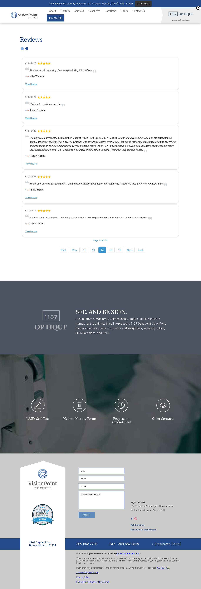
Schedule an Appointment (143, 530)
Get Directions (137, 525)
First (63, 250)
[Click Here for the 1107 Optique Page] (181, 13)
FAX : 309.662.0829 (124, 544)
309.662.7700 (86, 544)
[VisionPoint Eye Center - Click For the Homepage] (24, 15)
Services (79, 10)
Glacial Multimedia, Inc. (127, 554)
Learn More (143, 3)
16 (119, 250)
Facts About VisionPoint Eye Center (92, 582)
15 (110, 250)
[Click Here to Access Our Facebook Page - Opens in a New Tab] (132, 518)
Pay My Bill (55, 17)
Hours (124, 10)
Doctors (65, 10)
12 (84, 250)
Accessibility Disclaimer (87, 572)
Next (129, 250)
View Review (31, 84)
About (52, 10)
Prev (74, 250)
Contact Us (138, 10)
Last (140, 250)
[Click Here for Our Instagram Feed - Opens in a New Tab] (136, 518)
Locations (110, 10)
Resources (94, 10)
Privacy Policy (82, 577)
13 (93, 250)
